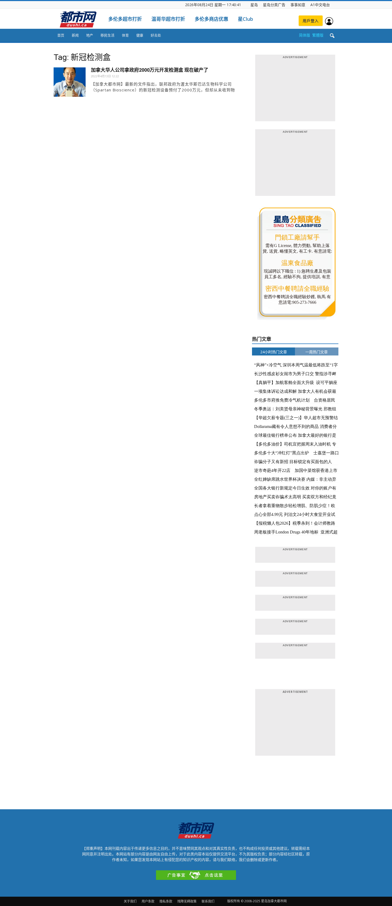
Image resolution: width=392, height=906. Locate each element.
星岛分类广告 (274, 4)
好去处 (156, 35)
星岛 (254, 4)
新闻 (75, 35)
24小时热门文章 (273, 351)
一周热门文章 (316, 351)
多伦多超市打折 (125, 19)
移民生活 (107, 35)
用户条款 (148, 901)
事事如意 (297, 4)
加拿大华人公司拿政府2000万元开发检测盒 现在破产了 (149, 70)
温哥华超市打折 (168, 19)
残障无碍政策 (187, 901)
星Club (245, 19)
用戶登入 (311, 20)
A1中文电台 (320, 4)
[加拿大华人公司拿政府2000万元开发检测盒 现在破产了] (70, 83)
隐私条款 (165, 901)
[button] (332, 36)
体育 (125, 35)
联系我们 (208, 901)
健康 (139, 35)
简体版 (304, 35)
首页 (60, 35)
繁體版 (317, 35)
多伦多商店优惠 (211, 19)
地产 (89, 35)
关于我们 (130, 901)
